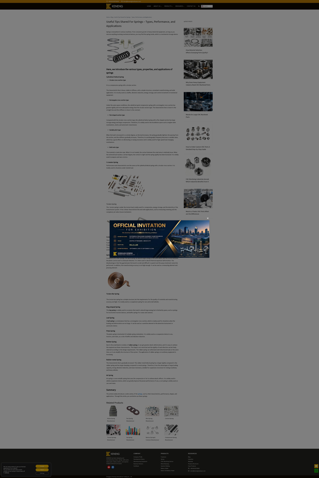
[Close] (207, 218)
